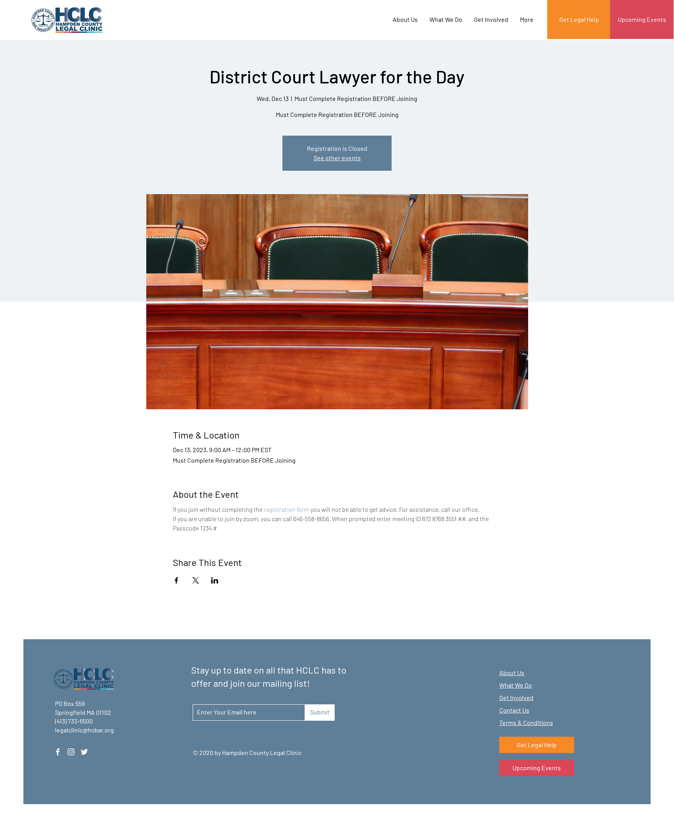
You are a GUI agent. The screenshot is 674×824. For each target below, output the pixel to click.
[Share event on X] (195, 580)
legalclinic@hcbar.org (84, 730)
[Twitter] (84, 752)
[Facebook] (57, 752)
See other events (337, 157)
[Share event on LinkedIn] (214, 580)
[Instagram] (71, 752)
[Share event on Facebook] (176, 580)
